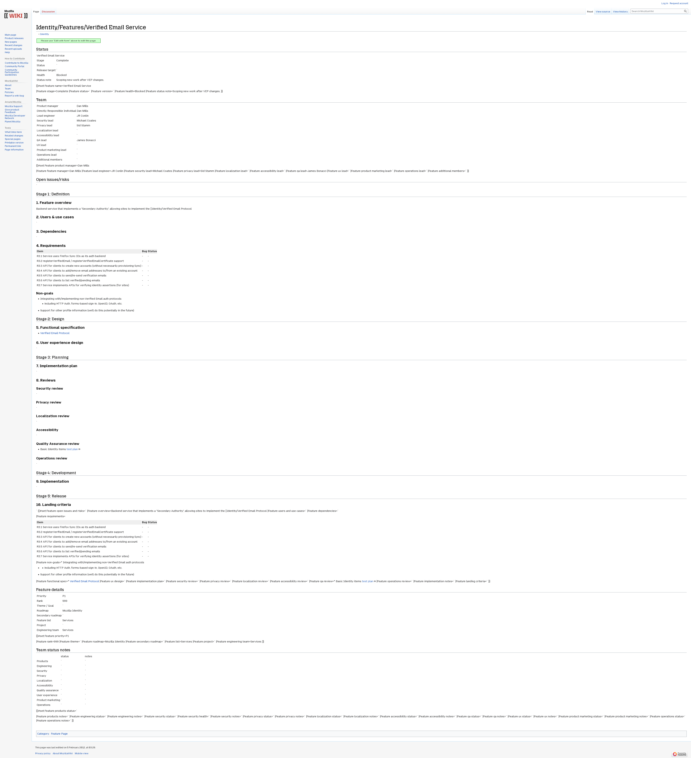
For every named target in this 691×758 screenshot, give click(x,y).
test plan (72, 449)
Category (43, 733)
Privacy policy (43, 753)
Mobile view (81, 753)
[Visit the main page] (15, 14)
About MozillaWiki (63, 753)
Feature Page (59, 733)
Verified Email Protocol (54, 333)
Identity (44, 34)
